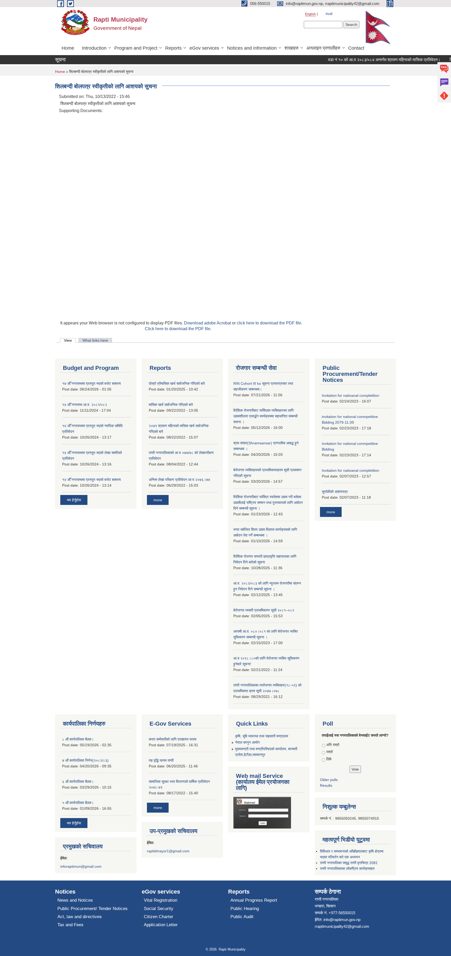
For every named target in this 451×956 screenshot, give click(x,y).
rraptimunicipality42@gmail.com (342, 926)
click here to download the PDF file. (269, 323)
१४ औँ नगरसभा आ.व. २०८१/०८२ (84, 405)
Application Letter (161, 924)
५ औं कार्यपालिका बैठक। (78, 803)
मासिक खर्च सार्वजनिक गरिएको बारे (171, 405)
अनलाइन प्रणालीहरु (323, 48)
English (310, 14)
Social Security (158, 908)
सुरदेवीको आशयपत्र (335, 491)
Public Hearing (244, 908)
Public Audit (241, 916)
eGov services (204, 48)
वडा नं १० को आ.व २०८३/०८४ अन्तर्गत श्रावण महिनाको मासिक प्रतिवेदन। (375, 59)
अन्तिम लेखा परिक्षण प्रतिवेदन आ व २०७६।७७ (179, 479)
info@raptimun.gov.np (341, 919)
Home (68, 48)
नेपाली (329, 14)
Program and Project (135, 48)
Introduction (94, 48)
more (157, 500)
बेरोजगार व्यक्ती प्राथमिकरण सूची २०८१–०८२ (263, 610)
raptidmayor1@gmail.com (168, 851)
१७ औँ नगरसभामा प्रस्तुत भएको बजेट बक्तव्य (91, 383)
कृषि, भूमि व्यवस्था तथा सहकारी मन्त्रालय (261, 736)
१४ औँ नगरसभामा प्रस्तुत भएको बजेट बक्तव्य (91, 479)
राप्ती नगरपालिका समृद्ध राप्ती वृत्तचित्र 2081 (349, 863)
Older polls (329, 780)
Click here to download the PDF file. (178, 329)
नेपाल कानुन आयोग (247, 742)
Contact (356, 48)
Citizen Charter (158, 916)
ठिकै (328, 759)
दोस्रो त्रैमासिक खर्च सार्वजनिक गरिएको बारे (177, 383)
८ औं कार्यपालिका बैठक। (78, 739)
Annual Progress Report (253, 900)
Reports (173, 48)
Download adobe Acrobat (208, 323)
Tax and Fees (70, 924)
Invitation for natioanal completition (350, 395)
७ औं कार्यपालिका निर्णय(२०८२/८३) (85, 760)
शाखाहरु (291, 48)
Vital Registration (160, 900)
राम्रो (329, 752)
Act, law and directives (79, 916)
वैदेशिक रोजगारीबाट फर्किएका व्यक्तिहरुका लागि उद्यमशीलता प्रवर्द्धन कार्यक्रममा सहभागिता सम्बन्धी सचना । (265, 416)
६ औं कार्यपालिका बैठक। (78, 781)
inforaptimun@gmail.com (81, 866)
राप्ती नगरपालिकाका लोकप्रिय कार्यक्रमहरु (347, 868)
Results (326, 785)
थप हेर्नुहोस (74, 500)
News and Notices (75, 900)
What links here (95, 340)
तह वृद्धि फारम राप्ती (161, 760)
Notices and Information (252, 48)
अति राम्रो (332, 745)
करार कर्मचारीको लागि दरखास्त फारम (172, 739)
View (70, 340)
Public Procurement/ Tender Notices (92, 908)
